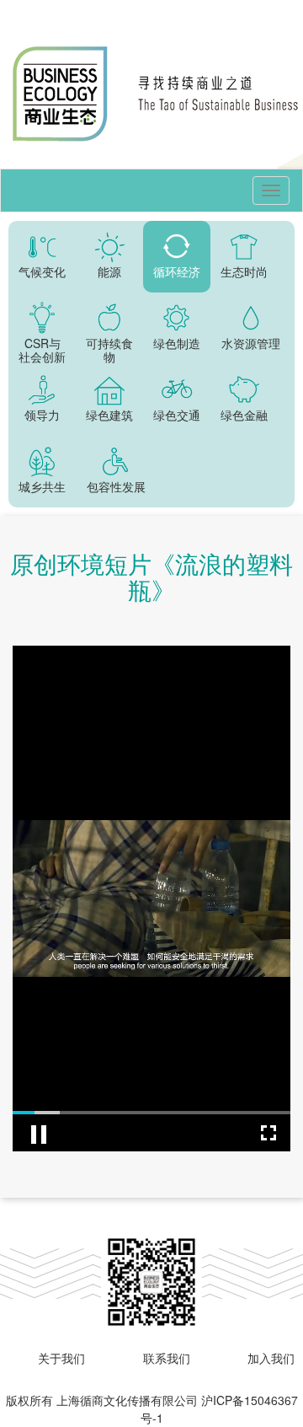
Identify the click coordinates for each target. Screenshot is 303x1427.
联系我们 (166, 1357)
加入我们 (271, 1357)
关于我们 (61, 1357)
